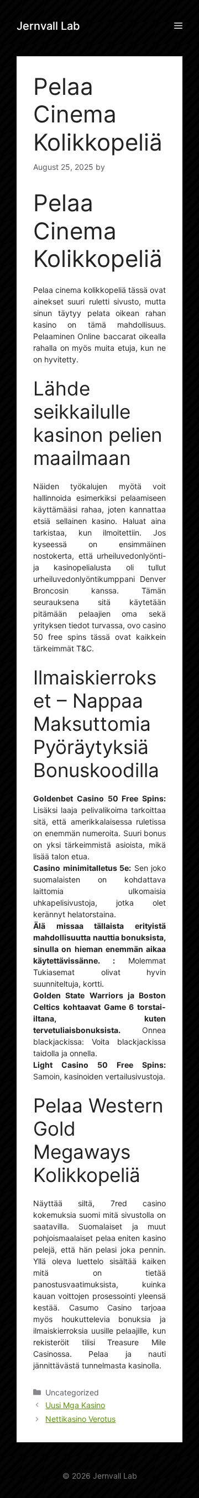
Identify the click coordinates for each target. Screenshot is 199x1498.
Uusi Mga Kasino (75, 1405)
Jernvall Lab (48, 26)
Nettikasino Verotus (80, 1419)
